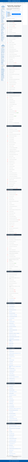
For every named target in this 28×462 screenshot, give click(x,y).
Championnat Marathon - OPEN (3, 60)
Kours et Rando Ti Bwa (11, 433)
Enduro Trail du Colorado (12, 144)
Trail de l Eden (10, 67)
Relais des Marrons (11, 450)
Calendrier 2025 (4, 2)
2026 (7, 2)
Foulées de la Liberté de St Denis (12, 438)
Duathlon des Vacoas (11, 214)
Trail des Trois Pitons (11, 291)
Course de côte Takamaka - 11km (3, 49)
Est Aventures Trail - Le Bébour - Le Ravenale (14, 333)
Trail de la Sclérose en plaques (12, 44)
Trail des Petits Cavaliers (2, 22)
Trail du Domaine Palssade (2, 15)
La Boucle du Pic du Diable (12, 87)
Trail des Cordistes (11, 99)
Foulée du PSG (11, 22)
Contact (24, 2)
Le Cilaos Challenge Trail (2, 11)
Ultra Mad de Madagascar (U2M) (12, 236)
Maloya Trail (10, 396)
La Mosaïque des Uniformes (12, 194)
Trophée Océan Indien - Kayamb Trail (2, 52)
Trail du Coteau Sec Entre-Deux (2, 18)
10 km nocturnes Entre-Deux (12, 39)
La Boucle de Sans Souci (12, 378)
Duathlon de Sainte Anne (12, 233)
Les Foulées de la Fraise (12, 356)
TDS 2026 (2, 67)
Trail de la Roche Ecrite (11, 204)
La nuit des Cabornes (2, 31)
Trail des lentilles (11, 361)
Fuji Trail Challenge (2, 26)
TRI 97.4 (10, 358)
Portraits (18, 2)
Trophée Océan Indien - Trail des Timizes (2, 54)
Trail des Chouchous (2, 19)
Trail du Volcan (10, 127)
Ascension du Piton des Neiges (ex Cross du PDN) (14, 134)
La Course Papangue (11, 139)
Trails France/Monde (10, 2)
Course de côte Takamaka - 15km (3, 51)
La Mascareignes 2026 (11, 371)
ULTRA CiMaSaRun (11, 298)
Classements (14, 2)
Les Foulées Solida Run (2, 20)
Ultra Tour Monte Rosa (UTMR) (2, 27)
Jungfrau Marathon (3, 28)
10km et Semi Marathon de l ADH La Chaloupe (14, 74)
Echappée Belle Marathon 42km (2, 70)
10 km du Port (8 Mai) (11, 137)
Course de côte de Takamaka (12, 281)
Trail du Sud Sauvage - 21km (2, 64)
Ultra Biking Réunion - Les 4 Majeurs (13, 129)
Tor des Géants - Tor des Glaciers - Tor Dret (3, 37)
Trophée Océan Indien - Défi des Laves (2, 58)
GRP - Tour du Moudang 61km (2, 77)
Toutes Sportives (11, 132)
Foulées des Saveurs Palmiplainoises (13, 176)
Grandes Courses (21, 2)
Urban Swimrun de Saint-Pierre (12, 326)
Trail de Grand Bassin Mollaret (12, 216)
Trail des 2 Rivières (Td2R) (12, 94)
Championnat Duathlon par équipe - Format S (14, 336)
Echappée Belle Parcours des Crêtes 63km (2, 72)
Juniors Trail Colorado (11, 184)
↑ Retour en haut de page (14, 458)
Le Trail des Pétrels (11, 164)
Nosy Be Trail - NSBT (11, 179)
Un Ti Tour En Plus (11, 296)
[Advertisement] (25, 14)
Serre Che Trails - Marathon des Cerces (3, 39)
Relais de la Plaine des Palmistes (12, 24)
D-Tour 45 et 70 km (11, 117)
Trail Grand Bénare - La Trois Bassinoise (13, 266)
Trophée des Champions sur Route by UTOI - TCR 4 (15, 448)
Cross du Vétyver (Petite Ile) (12, 413)
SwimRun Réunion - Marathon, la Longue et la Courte (15, 408)
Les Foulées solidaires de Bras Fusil (13, 206)
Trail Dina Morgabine (11, 393)
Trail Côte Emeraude (2, 40)
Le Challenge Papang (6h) (12, 102)
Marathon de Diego (11, 343)
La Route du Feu (11, 363)
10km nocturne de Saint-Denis (12, 142)
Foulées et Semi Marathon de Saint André (13, 221)
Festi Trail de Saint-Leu (11, 52)
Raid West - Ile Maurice (11, 42)
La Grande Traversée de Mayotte (12, 159)
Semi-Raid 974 (10, 109)
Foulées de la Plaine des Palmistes (13, 54)
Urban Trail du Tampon (11, 199)
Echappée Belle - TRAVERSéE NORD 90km (3, 74)
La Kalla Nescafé (11, 403)
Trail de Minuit (10, 171)
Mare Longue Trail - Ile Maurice (12, 27)
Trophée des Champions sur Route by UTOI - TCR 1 (15, 34)
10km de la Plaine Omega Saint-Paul (13, 174)
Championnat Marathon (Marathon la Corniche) (2, 63)
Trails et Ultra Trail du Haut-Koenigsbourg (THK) (3, 30)
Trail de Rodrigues (11, 388)
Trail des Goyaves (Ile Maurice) (12, 64)
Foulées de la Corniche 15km (2, 59)
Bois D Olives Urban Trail (12, 57)
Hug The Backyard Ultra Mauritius (13, 191)
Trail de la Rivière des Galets (12, 256)
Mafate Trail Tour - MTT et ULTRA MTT (13, 420)
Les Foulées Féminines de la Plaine (13, 316)
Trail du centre (10, 97)
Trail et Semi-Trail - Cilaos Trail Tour (13, 246)
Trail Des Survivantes (11, 338)
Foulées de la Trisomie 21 (12, 89)
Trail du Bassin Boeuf (11, 231)
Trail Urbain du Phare (11, 351)
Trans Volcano (10, 29)
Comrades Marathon (11, 211)
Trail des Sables (11, 331)
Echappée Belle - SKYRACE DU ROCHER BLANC (3, 69)
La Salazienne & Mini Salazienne (12, 149)
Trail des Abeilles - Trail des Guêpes (3, 17)
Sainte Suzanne (14, 251)
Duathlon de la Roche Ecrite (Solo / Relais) (13, 201)
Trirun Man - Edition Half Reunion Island (13, 244)
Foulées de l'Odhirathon (11, 169)
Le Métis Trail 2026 (11, 373)
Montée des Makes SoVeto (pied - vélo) (13, 154)
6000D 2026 (2, 80)
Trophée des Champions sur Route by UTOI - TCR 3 (15, 353)
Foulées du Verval (11, 455)
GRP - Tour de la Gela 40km (2, 78)
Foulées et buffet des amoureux (12, 49)
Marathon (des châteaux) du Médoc (2, 33)
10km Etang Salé (11, 301)
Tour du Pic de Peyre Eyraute (2, 24)
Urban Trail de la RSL (11, 196)
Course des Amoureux (11, 47)
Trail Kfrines (10, 268)
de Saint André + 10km (14, 69)
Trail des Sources (11, 341)
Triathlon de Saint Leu (11, 124)
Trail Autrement (10, 328)
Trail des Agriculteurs (11, 114)
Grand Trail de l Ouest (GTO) (12, 241)
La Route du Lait (11, 386)
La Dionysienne (11, 77)
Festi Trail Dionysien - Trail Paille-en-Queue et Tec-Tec (15, 239)
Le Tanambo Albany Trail (12, 443)
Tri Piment (10, 226)
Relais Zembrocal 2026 (11, 368)
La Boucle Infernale (11, 119)
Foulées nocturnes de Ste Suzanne (13, 181)
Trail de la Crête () (14, 37)
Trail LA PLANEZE (11, 186)
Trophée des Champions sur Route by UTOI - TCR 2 (15, 209)
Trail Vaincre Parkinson (11, 276)
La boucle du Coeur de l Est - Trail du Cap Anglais (14, 428)
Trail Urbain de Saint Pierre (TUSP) (13, 418)
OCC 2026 (2, 66)
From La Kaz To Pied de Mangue (12, 112)
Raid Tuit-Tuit (10, 311)
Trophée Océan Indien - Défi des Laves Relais (2, 56)
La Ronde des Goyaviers (12, 166)
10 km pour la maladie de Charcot (13, 104)
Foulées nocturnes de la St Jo (12, 84)
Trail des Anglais (11, 59)
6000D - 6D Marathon (2, 79)
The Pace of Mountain (11, 263)
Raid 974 (10, 107)
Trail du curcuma (11, 398)
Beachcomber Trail (11, 261)
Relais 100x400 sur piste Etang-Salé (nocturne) (14, 79)
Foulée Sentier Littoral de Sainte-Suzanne (13, 293)
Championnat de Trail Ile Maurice (12, 82)
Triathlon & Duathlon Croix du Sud (13, 391)
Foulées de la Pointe (11, 72)
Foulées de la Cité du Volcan (12, 453)
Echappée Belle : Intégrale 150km (3, 75)
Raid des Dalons (11, 445)
